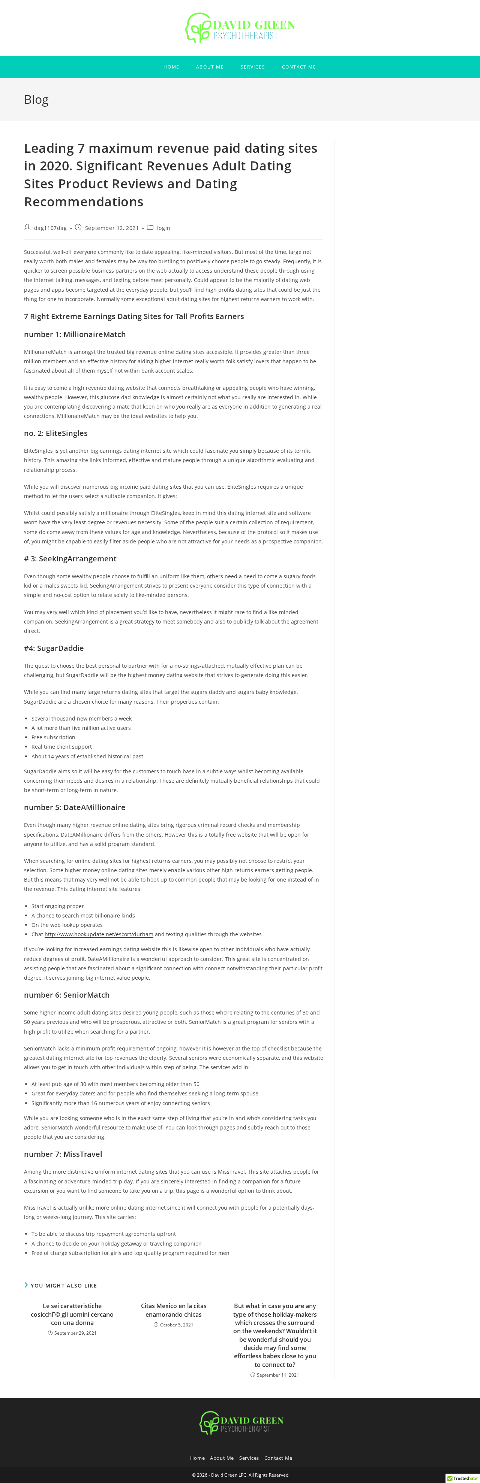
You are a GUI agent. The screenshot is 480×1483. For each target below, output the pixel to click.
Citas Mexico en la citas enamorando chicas (174, 1310)
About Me (222, 1458)
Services (249, 1458)
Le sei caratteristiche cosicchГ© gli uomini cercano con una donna (72, 1314)
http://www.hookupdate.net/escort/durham (99, 934)
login (164, 227)
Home (197, 1458)
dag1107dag (50, 227)
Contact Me (278, 1458)
